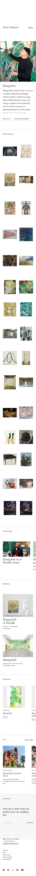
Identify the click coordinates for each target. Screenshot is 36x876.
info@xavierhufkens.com (11, 843)
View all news (29, 739)
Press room (6, 855)
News (4, 853)
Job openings (7, 859)
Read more (6, 118)
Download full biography (21, 118)
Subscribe (30, 822)
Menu (30, 28)
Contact (5, 850)
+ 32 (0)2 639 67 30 (9, 841)
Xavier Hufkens (10, 27)
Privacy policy (7, 857)
